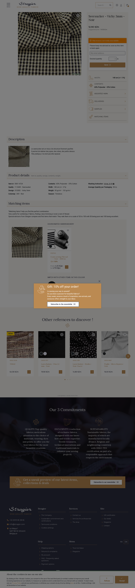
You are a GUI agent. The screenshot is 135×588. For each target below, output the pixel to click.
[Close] (99, 281)
